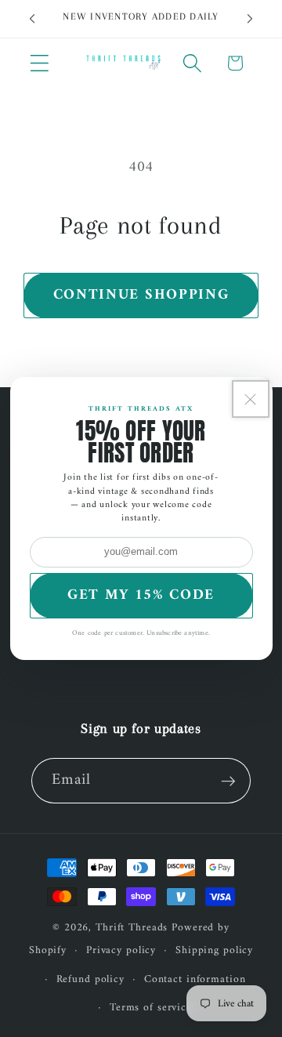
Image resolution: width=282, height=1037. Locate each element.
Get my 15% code (141, 595)
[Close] (251, 399)
